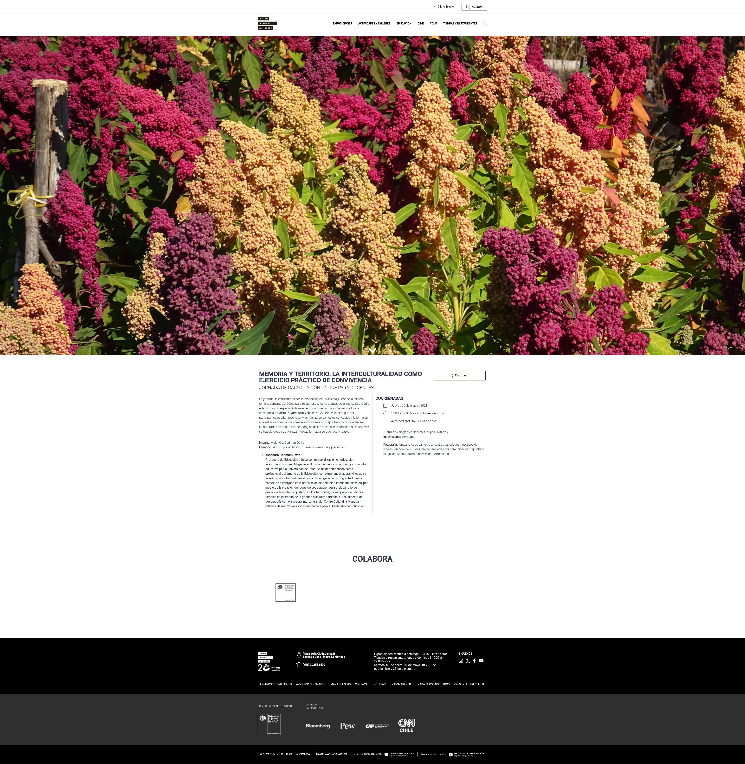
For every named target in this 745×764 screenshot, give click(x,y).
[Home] (267, 23)
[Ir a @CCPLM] (461, 661)
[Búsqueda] (485, 23)
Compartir (462, 375)
